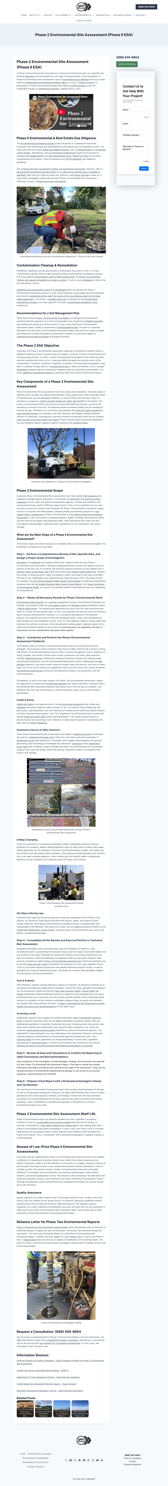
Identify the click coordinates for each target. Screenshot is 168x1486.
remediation (87, 280)
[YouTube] (97, 1460)
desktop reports (85, 150)
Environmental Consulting (39, 1454)
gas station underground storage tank (59, 1125)
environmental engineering (71, 704)
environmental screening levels (40, 1030)
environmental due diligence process (38, 143)
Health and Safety (25, 704)
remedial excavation (94, 321)
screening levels (80, 423)
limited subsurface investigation (51, 181)
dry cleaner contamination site (82, 572)
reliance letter (30, 1240)
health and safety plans (35, 717)
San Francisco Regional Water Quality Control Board (56, 581)
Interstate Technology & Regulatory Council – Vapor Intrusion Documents (50, 1391)
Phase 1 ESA (75, 1237)
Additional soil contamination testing (33, 290)
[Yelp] (93, 1460)
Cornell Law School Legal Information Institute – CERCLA (43, 1370)
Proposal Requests (132, 1464)
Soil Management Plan (67, 327)
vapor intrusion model (37, 964)
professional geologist (49, 89)
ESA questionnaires (35, 156)
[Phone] (66, 1460)
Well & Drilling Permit (27, 608)
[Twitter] (75, 1460)
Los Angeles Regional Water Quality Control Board (58, 584)
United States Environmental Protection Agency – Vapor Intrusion (46, 1384)
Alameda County (79, 605)
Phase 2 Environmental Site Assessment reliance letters (42, 1227)
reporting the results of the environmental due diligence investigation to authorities (55, 1046)
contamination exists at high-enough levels (55, 277)
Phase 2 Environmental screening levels (63, 961)
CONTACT (48, 15)
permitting (75, 499)
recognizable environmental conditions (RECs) (47, 82)
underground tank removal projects (33, 337)
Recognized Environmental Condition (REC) (36, 172)
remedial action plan (57, 299)
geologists (30, 76)
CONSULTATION (84, 21)
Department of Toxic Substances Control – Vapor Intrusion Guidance (48, 1377)
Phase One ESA (86, 82)
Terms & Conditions (132, 1458)
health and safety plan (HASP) (70, 401)
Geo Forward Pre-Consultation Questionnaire (60, 1343)
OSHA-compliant (48, 401)
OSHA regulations (39, 723)
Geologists (21, 562)
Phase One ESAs (80, 156)
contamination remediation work (82, 302)
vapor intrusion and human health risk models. (38, 420)
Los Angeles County (57, 605)
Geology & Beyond (35, 1466)
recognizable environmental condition (54, 1122)
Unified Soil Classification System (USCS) (36, 930)
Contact (132, 1461)
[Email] (71, 1460)
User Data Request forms (59, 156)
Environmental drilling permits (30, 602)
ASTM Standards (78, 86)
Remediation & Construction (35, 1462)
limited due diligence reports (56, 150)
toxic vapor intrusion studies (68, 991)
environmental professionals (63, 153)
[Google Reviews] (102, 1460)
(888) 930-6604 (146, 7)
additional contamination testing (38, 373)
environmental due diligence (76, 79)
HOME (24, 15)
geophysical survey (34, 658)
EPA (34, 988)
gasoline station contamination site (33, 572)
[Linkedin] (79, 1460)
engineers (35, 562)
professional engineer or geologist (62, 1340)
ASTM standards (74, 159)
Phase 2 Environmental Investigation (52, 318)
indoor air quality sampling (88, 410)
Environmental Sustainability (36, 1458)
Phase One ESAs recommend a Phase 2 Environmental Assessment (54, 169)
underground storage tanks (41, 737)
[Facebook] (84, 1460)
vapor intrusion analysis (27, 413)
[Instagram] (88, 1460)
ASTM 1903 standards (87, 496)
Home (22, 1454)
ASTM (43, 988)
